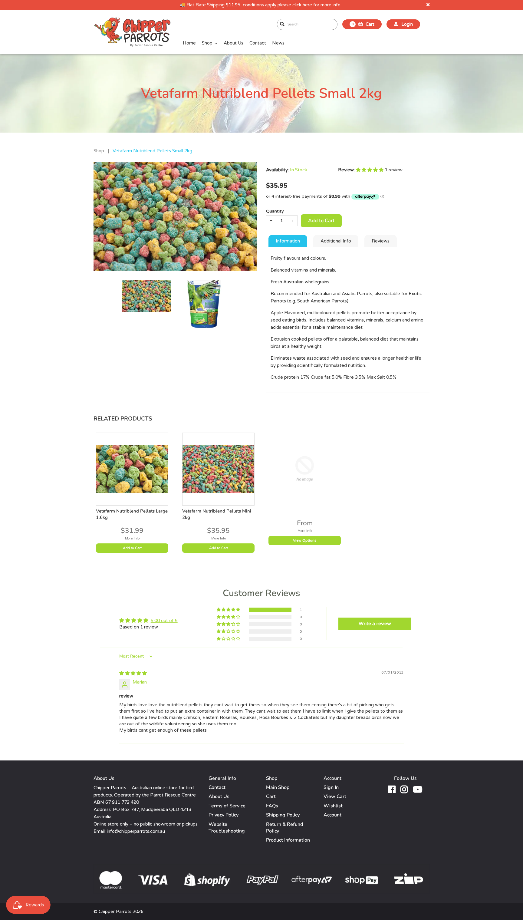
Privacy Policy (223, 815)
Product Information (288, 840)
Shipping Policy (283, 815)
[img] (133, 673)
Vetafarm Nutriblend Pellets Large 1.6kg (132, 514)
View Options (304, 541)
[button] (370, 170)
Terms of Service (227, 806)
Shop (99, 150)
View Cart (335, 796)
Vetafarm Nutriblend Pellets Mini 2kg (216, 514)
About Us (219, 796)
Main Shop (277, 787)
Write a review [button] (375, 624)
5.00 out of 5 (164, 620)
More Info (132, 538)
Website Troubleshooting (227, 827)
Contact (217, 787)
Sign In (331, 787)
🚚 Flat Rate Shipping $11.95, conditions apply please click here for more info (259, 5)
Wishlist (333, 806)
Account (332, 815)
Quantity (275, 211)
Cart (271, 796)
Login (406, 24)
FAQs (272, 806)
